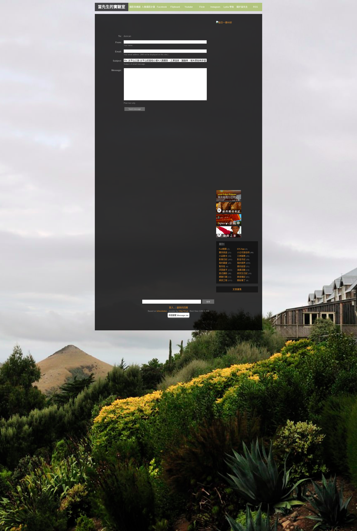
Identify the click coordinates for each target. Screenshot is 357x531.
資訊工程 (223, 280)
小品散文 (223, 256)
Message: (116, 70)
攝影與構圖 (135, 7)
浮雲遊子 (223, 270)
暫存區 (222, 266)
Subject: (117, 61)
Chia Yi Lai (183, 311)
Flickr (202, 7)
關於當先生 (242, 7)
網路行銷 (223, 277)
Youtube (188, 7)
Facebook (162, 7)
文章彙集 (237, 289)
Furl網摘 (223, 249)
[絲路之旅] (228, 236)
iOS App (241, 249)
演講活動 (241, 270)
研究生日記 (242, 273)
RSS (255, 7)
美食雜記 (241, 277)
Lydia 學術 (229, 7)
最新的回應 (182, 307)
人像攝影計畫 (148, 7)
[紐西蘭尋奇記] (228, 212)
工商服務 (241, 256)
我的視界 (241, 263)
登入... (172, 307)
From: (118, 42)
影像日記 (223, 259)
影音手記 (241, 259)
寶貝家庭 (223, 252)
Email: (118, 51)
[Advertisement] (150, 24)
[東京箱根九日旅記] (228, 200)
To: (120, 36)
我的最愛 (223, 263)
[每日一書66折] (224, 22)
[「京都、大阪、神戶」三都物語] (228, 224)
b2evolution (162, 311)
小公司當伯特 (243, 252)
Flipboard (175, 7)
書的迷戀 (241, 266)
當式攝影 (223, 273)
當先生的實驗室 (111, 7)
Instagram (215, 7)
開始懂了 (241, 280)
